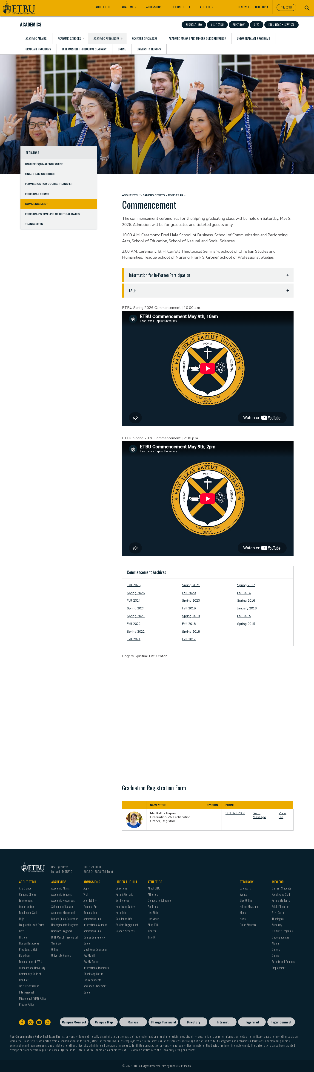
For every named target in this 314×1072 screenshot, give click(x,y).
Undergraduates (280, 937)
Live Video (153, 918)
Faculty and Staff (28, 912)
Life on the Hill (181, 6)
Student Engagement (127, 924)
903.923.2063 (235, 813)
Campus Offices (154, 195)
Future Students (92, 980)
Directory (193, 1022)
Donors (276, 949)
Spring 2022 (136, 631)
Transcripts (34, 224)
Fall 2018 (189, 624)
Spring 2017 (246, 585)
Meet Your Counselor (95, 949)
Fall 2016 (244, 593)
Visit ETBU (217, 24)
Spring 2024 (136, 608)
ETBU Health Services (281, 24)
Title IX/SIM (286, 7)
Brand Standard (248, 924)
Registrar (32, 152)
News (242, 918)
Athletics (206, 6)
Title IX (151, 937)
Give (256, 24)
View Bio (282, 815)
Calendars (245, 888)
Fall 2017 (189, 639)
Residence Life (124, 918)
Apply (86, 888)
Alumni (276, 943)
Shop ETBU (154, 924)
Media (243, 912)
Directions (121, 888)
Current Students (281, 888)
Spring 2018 (191, 631)
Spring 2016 (246, 600)
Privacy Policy (26, 1004)
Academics (129, 6)
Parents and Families (283, 961)
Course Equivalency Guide (44, 163)
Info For (259, 6)
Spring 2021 (191, 585)
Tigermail (252, 1022)
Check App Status (93, 973)
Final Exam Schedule (40, 174)
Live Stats (153, 912)
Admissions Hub (92, 918)
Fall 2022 (133, 624)
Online (122, 49)
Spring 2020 (191, 600)
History (23, 937)
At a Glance (25, 888)
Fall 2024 (133, 600)
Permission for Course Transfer (48, 183)
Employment (278, 967)
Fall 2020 (189, 593)
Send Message (259, 815)
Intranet (223, 1022)
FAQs (21, 918)
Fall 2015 (244, 616)
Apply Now (239, 24)
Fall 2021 (133, 639)
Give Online (246, 900)
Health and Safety (125, 906)
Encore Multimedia (180, 1065)
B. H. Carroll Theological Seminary (84, 49)
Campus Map (104, 1022)
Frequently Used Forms (31, 924)
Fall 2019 (189, 608)
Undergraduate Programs (253, 38)
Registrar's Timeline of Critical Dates (52, 213)
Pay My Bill (89, 955)
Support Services (125, 931)
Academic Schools (69, 38)
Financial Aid (90, 906)
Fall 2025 (133, 585)
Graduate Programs (38, 49)
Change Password (163, 1022)
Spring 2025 (136, 593)
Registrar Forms (37, 193)
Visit (85, 894)
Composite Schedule (159, 900)
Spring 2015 (246, 624)
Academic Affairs (36, 38)
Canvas (133, 1022)
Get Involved (122, 900)
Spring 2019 (191, 616)
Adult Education (280, 906)
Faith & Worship (124, 894)
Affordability (90, 900)
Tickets (152, 931)
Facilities (153, 906)
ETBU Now (240, 6)
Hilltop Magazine (249, 906)
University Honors (149, 49)
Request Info (194, 24)
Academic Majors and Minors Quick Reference (197, 38)
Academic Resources (106, 38)
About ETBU (103, 6)
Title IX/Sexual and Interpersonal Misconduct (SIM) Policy (32, 992)
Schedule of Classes (144, 38)
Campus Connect (74, 1022)
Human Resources (29, 943)
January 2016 (247, 608)
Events (243, 894)
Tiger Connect (281, 1022)
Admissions (153, 6)
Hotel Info (121, 912)
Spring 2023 (136, 616)
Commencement (36, 204)
